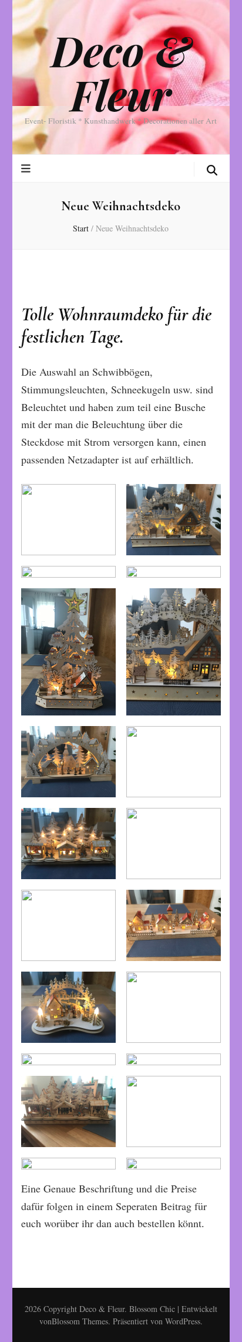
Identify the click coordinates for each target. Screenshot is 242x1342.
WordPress (182, 1321)
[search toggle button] (212, 170)
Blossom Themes (80, 1321)
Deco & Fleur (121, 72)
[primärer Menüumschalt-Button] (27, 168)
